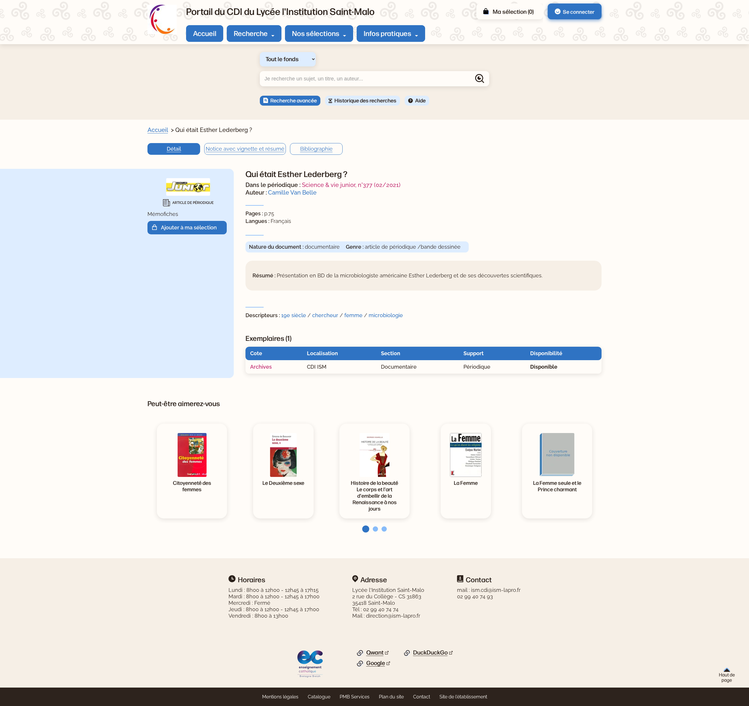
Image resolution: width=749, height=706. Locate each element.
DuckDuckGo (430, 652)
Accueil (204, 33)
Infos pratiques (387, 33)
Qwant (375, 652)
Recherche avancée (293, 100)
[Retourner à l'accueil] (162, 19)
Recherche (251, 33)
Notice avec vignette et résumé (245, 149)
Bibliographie (316, 149)
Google (375, 663)
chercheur (325, 315)
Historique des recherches (365, 100)
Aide (420, 100)
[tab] (364, 528)
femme (353, 315)
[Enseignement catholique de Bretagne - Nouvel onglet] (310, 663)
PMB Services (355, 697)
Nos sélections (315, 33)
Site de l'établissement (463, 697)
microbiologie (386, 315)
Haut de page (727, 677)
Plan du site (391, 697)
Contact (421, 697)
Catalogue (319, 697)
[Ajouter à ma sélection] (156, 227)
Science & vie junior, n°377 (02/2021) (351, 184)
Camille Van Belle (292, 192)
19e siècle (293, 315)
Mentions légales (280, 697)
